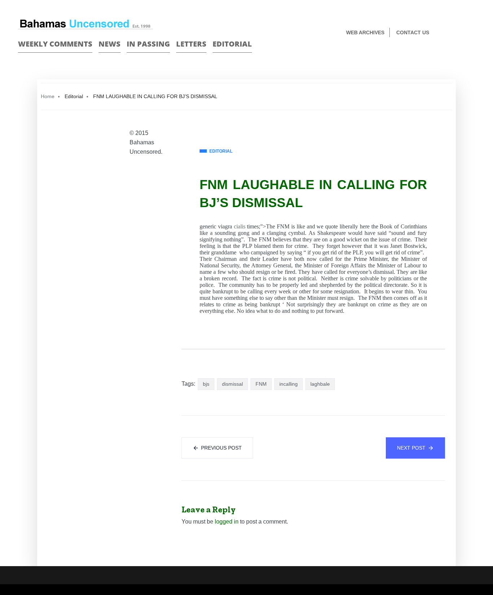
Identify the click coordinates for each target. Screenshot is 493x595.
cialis (239, 226)
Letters (191, 44)
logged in (227, 522)
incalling (288, 384)
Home (47, 96)
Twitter (472, 33)
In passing (148, 44)
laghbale (320, 384)
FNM (261, 384)
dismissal (232, 384)
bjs (206, 384)
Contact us (412, 32)
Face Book (459, 33)
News (110, 44)
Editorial (232, 44)
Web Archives (365, 32)
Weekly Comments (55, 44)
